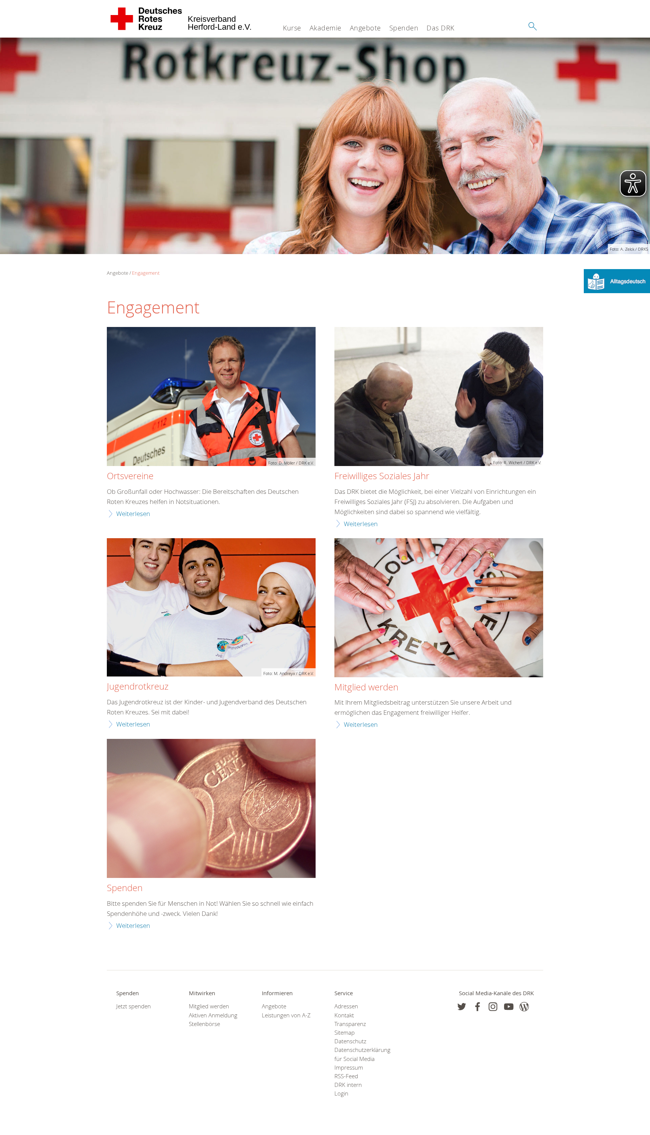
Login (341, 1093)
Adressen (346, 1006)
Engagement (145, 272)
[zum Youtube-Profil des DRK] (508, 1006)
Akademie (326, 27)
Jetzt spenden (133, 1006)
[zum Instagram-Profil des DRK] (493, 1006)
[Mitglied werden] (438, 608)
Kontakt (344, 1015)
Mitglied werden (209, 1006)
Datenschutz (350, 1041)
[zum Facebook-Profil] (461, 1006)
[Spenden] (211, 809)
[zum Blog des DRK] (524, 1006)
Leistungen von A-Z (286, 1015)
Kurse (292, 27)
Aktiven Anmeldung (213, 1015)
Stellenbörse (204, 1024)
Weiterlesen (133, 513)
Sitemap (344, 1032)
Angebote (365, 27)
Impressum (348, 1067)
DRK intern (348, 1084)
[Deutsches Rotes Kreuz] (146, 19)
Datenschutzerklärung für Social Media (361, 1054)
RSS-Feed (346, 1076)
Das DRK (440, 27)
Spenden (404, 27)
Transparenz (350, 1024)
